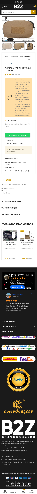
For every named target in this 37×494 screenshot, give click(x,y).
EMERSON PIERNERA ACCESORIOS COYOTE (27, 244)
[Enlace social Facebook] (16, 1)
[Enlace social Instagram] (18, 1)
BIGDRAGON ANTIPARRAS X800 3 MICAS (10, 244)
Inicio (6, 56)
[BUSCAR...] (33, 12)
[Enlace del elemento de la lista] (18, 456)
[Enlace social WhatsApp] (21, 1)
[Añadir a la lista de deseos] (13, 233)
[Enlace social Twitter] (16, 171)
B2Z (12, 167)
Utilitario (28, 56)
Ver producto (13, 237)
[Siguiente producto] (31, 60)
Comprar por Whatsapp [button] (19, 135)
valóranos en (16, 287)
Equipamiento (14, 56)
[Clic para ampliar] (5, 39)
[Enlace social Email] (18, 171)
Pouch (22, 56)
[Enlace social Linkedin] (23, 171)
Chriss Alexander (17, 294)
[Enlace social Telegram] (28, 171)
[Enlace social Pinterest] (21, 171)
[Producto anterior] (27, 60)
